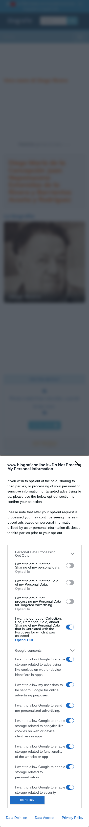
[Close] (79, 465)
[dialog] (44, 641)
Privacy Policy (72, 818)
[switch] (70, 565)
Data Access (44, 818)
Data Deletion (16, 818)
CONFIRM (27, 800)
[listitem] (44, 553)
